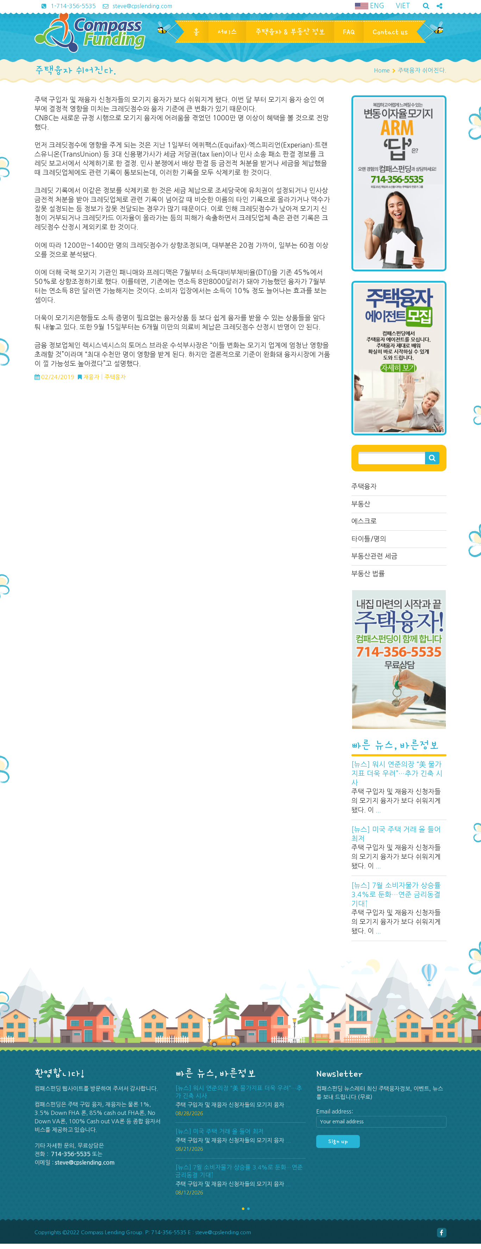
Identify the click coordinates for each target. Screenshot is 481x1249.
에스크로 (364, 521)
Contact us (390, 31)
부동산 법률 (368, 573)
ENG (376, 5)
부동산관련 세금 (374, 556)
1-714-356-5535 (72, 6)
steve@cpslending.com (141, 6)
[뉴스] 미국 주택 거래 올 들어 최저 (396, 834)
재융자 (91, 377)
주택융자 (364, 486)
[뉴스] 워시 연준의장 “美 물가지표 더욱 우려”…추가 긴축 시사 (397, 773)
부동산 (360, 504)
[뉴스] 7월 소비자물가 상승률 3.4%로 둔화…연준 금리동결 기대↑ (396, 894)
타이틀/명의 (368, 539)
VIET (403, 5)
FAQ (349, 31)
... (378, 810)
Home (382, 70)
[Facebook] (441, 1232)
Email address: (334, 1111)
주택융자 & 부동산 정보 (290, 31)
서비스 (227, 31)
